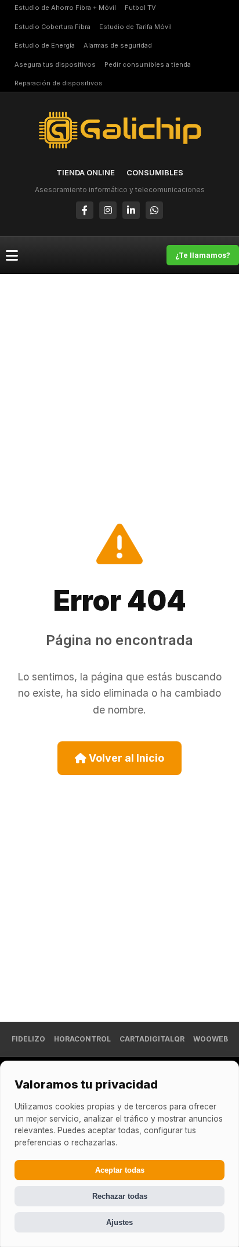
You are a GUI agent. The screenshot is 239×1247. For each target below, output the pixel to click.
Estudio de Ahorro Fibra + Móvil (65, 7)
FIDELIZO (28, 1039)
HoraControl (82, 1039)
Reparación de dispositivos (59, 83)
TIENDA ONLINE (85, 172)
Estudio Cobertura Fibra (52, 27)
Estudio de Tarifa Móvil (135, 27)
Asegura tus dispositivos (55, 64)
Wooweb (210, 1039)
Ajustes (119, 1222)
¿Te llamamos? (202, 255)
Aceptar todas (119, 1170)
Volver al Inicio (125, 758)
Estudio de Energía (45, 45)
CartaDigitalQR (151, 1039)
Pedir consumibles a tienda (147, 64)
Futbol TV (140, 7)
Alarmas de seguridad (118, 45)
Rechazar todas (119, 1196)
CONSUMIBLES (154, 172)
